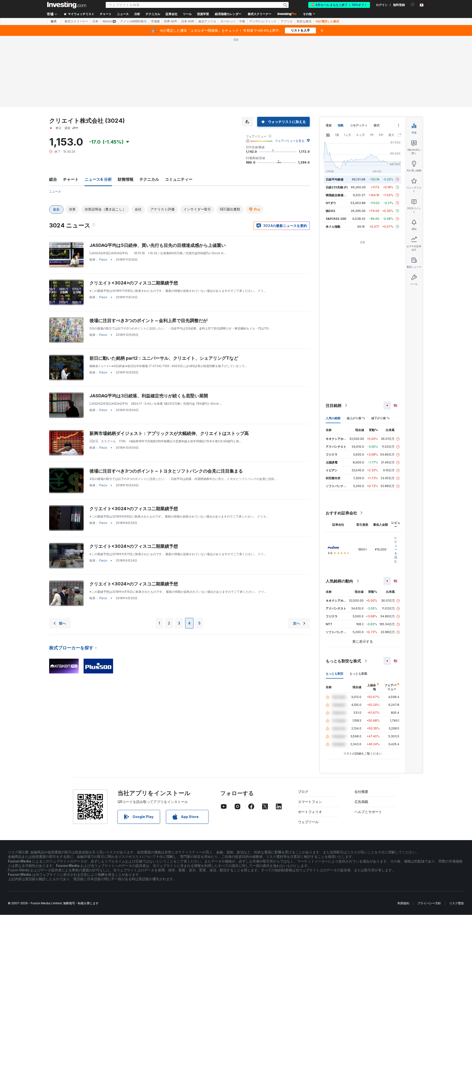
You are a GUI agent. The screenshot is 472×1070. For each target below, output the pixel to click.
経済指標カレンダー (228, 14)
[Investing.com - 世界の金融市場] (66, 4)
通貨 (329, 125)
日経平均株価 (334, 179)
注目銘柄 (333, 405)
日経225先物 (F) (337, 187)
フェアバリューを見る (289, 141)
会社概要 (361, 791)
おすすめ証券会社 (341, 512)
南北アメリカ (207, 21)
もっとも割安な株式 (343, 660)
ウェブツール (308, 822)
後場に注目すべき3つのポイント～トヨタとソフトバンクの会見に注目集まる (166, 471)
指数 (341, 125)
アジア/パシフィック (263, 21)
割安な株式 (304, 21)
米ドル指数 (333, 226)
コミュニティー (178, 179)
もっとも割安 (334, 673)
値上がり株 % (356, 418)
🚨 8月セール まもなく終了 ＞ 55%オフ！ (339, 5)
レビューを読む (395, 549)
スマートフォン (310, 802)
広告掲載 (361, 802)
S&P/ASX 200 (336, 219)
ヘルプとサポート (368, 812)
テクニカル (149, 179)
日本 (95, 21)
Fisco (103, 259)
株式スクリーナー (259, 14)
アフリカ (287, 21)
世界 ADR (170, 21)
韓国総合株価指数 (337, 195)
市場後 (155, 21)
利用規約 (403, 903)
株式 (54, 21)
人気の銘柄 (333, 418)
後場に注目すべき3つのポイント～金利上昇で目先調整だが (148, 320)
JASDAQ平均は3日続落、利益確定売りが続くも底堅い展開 (148, 395)
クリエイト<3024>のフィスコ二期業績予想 (133, 282)
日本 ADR (187, 21)
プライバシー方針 (429, 903)
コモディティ (359, 125)
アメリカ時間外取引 (133, 21)
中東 (242, 21)
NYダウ (331, 203)
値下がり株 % (380, 418)
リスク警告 (456, 903)
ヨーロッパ (227, 21)
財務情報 (125, 179)
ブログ (303, 791)
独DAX (330, 211)
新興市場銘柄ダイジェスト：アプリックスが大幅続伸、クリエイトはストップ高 (169, 433)
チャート (71, 179)
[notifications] (412, 4)
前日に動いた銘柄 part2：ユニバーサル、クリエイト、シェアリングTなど (163, 358)
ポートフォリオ (310, 812)
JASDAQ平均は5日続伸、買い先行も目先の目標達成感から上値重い (157, 245)
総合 (53, 179)
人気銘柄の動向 (339, 581)
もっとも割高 (358, 673)
